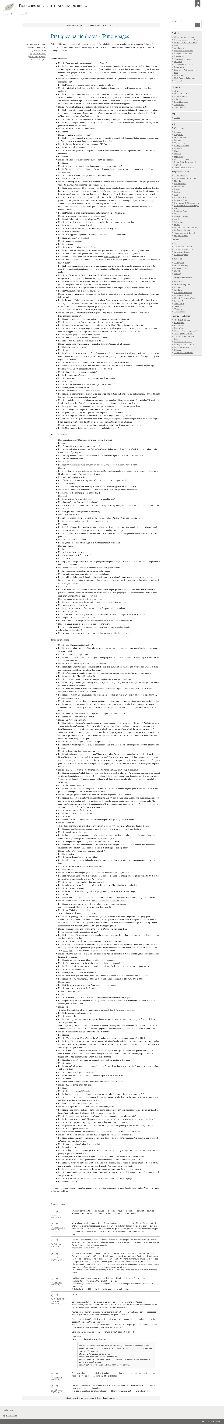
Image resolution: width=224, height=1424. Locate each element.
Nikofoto (177, 219)
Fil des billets (11, 1416)
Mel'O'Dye (178, 271)
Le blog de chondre (181, 145)
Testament (178, 81)
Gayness (42, 56)
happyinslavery (110, 256)
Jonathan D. (58, 1377)
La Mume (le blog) (181, 268)
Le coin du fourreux (181, 347)
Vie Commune (179, 311)
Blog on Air (178, 134)
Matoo (176, 151)
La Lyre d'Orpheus (181, 197)
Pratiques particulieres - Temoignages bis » (101, 25)
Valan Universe (180, 107)
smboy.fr (68, 944)
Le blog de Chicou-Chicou (184, 344)
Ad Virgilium (179, 262)
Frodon (177, 192)
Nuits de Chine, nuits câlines (184, 298)
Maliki (176, 214)
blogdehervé (178, 181)
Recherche (177, 21)
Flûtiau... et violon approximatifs (186, 331)
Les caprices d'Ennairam (183, 292)
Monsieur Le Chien (181, 216)
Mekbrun (177, 153)
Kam (176, 194)
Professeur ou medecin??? (183, 50)
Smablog (177, 273)
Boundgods (67, 950)
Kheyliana (178, 290)
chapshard (84, 237)
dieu (175, 243)
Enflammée (178, 287)
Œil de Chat (178, 222)
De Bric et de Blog (181, 265)
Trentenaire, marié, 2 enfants (184, 233)
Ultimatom (178, 309)
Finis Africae (179, 328)
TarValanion (58, 1282)
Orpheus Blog (179, 156)
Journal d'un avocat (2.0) (183, 249)
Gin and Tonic (179, 143)
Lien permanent (40, 50)
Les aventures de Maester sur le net (187, 203)
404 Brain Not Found (182, 320)
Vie (44, 60)
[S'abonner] (198, 7)
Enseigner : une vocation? (183, 53)
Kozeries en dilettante (182, 252)
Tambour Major (59, 1227)
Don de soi (178, 61)
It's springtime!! (180, 56)
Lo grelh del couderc (182, 295)
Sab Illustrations (180, 183)
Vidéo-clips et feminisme (183, 64)
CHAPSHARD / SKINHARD (58, 1300)
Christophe (57, 1244)
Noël (176, 45)
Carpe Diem (178, 281)
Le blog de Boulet (181, 200)
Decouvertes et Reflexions (183, 94)
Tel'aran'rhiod (179, 104)
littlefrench (178, 350)
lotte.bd (177, 208)
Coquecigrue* (179, 322)
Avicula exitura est (181, 175)
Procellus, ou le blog (182, 159)
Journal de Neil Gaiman (183, 246)
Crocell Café (179, 325)
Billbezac (177, 132)
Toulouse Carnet (180, 306)
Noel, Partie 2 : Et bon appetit (185, 78)
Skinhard (69, 966)
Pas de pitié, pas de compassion (185, 42)
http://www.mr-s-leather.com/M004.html (108, 900)
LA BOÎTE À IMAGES (183, 341)
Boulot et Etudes (180, 96)
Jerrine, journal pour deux (183, 333)
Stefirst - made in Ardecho (184, 167)
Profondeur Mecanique (182, 230)
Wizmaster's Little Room (183, 352)
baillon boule (58, 1390)
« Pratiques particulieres (74, 25)
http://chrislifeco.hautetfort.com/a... (86, 1248)
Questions (34, 60)
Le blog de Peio (180, 148)
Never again (178, 75)
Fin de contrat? (179, 67)
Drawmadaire (179, 186)
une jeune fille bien (181, 235)
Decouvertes (33, 56)
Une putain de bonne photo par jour (187, 227)
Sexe (40, 60)
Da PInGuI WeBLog (181, 137)
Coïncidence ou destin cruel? (184, 37)
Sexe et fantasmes (39, 53)
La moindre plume (181, 254)
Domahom (178, 140)
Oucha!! (177, 224)
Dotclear (216, 1421)
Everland (177, 189)
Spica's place (179, 303)
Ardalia (56, 1258)
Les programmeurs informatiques (186, 40)
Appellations (179, 48)
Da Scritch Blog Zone (182, 284)
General (177, 91)
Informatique (179, 99)
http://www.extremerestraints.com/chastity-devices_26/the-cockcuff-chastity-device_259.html (100, 464)
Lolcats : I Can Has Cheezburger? (186, 205)
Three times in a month (182, 59)
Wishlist (177, 117)
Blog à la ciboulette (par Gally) (185, 178)
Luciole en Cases (180, 211)
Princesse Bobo (180, 301)
